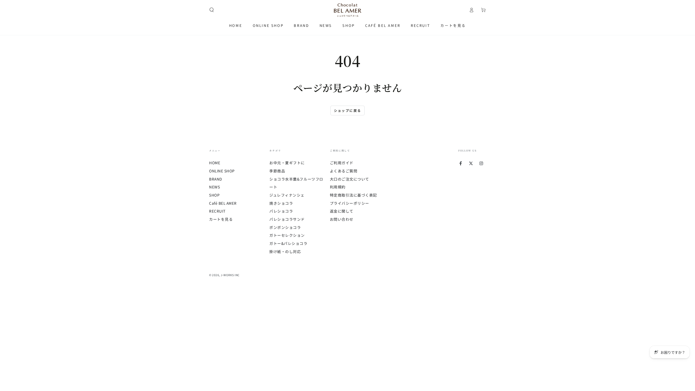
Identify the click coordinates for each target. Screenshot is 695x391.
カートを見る (221, 219)
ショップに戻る (347, 110)
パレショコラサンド (287, 219)
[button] (211, 10)
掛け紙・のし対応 (285, 251)
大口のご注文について (349, 179)
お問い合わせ (341, 219)
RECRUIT (217, 211)
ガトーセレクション (287, 235)
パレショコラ (281, 211)
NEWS (214, 187)
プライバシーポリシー (349, 203)
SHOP (214, 195)
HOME (214, 162)
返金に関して (341, 211)
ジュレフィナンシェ (287, 195)
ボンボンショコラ (285, 227)
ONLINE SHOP (222, 171)
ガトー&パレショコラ (288, 243)
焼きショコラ (281, 203)
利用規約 (338, 187)
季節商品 (277, 171)
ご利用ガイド (341, 162)
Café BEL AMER (223, 203)
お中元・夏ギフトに (287, 162)
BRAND (215, 179)
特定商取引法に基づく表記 (353, 195)
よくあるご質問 (344, 171)
